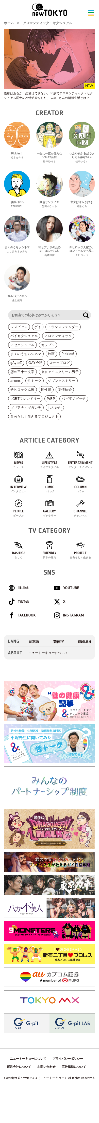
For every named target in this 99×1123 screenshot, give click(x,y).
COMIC (49, 489)
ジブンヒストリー (61, 381)
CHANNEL (80, 513)
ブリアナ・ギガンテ (25, 407)
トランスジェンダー (63, 327)
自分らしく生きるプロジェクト (34, 416)
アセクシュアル (22, 345)
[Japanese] (33, 642)
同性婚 (46, 389)
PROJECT (80, 555)
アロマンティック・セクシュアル (47, 23)
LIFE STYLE (49, 464)
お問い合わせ (46, 1066)
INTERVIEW (18, 489)
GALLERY (49, 513)
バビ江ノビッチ (74, 399)
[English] (84, 642)
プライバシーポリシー (68, 1058)
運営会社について (19, 1066)
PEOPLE (18, 513)
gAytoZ (16, 363)
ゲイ (37, 327)
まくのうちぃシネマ (25, 354)
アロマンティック (58, 336)
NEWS (18, 464)
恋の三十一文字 (22, 372)
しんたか (55, 407)
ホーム (9, 23)
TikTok (23, 601)
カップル (48, 345)
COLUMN (80, 489)
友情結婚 (65, 389)
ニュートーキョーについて (48, 653)
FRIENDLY (49, 555)
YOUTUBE (71, 588)
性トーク (34, 381)
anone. (15, 381)
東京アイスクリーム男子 (60, 372)
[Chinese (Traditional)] (58, 642)
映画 (51, 354)
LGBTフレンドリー (25, 399)
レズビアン (19, 327)
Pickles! (67, 354)
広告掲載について (74, 1066)
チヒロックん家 (22, 389)
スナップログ (59, 363)
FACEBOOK (27, 615)
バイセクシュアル (24, 336)
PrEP (51, 399)
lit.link (23, 588)
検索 (86, 315)
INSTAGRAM (73, 615)
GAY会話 (35, 363)
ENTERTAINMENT (80, 464)
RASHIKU (18, 555)
